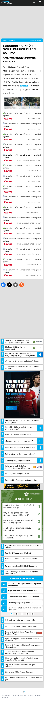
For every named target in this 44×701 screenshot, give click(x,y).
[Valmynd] (39, 2)
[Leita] (34, 2)
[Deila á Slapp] (21, 284)
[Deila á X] (9, 284)
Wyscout (24, 86)
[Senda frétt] (15, 284)
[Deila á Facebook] (3, 284)
